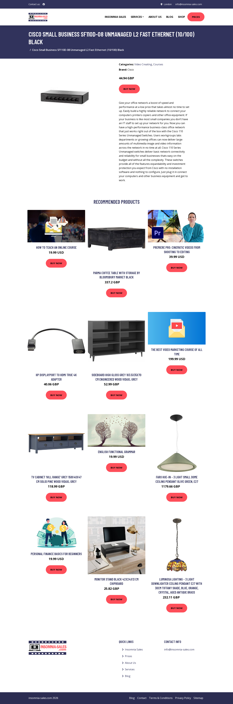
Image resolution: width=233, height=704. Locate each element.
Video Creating (143, 64)
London (168, 4)
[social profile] (43, 4)
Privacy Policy (183, 698)
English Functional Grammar (116, 452)
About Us (155, 17)
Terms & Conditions (161, 698)
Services (130, 669)
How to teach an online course (56, 247)
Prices (196, 16)
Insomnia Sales (115, 17)
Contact (141, 698)
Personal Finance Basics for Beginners (56, 554)
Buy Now (129, 88)
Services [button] (136, 17)
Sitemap (198, 698)
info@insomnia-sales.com (188, 4)
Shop (181, 17)
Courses (158, 64)
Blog (169, 17)
